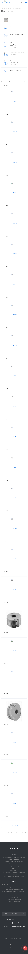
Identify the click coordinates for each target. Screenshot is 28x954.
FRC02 (6, 144)
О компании (14, 848)
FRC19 (6, 511)
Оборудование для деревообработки (14, 859)
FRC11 (5, 419)
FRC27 (6, 755)
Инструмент (14, 868)
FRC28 (6, 785)
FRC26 (6, 724)
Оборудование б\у (14, 866)
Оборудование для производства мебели (14, 857)
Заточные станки (14, 863)
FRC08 (6, 328)
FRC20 (6, 541)
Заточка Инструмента (14, 901)
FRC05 (6, 236)
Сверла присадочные (16, 34)
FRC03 (6, 175)
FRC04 (6, 205)
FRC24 (6, 663)
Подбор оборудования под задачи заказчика (14, 884)
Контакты (13, 907)
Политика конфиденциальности (14, 938)
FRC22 (6, 602)
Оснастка (13, 27)
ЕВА (7, 947)
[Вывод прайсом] (7, 85)
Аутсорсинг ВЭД (14, 895)
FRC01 (6, 114)
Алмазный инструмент (17, 52)
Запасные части (14, 870)
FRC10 (6, 389)
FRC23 (6, 633)
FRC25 (6, 694)
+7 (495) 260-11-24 (9, 920)
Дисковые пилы (15, 18)
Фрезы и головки (15, 70)
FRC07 (6, 297)
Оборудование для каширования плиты (14, 876)
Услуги (14, 881)
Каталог (14, 854)
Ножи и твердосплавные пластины (15, 44)
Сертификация (14, 897)
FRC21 (6, 572)
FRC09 (6, 358)
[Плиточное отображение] (2, 85)
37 (22, 832)
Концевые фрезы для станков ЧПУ (16, 61)
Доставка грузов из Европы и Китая (14, 889)
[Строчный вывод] (4, 85)
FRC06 (6, 266)
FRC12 (6, 450)
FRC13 (6, 480)
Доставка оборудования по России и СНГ (14, 887)
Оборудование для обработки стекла (14, 861)
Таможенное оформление (14, 899)
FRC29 (6, 816)
